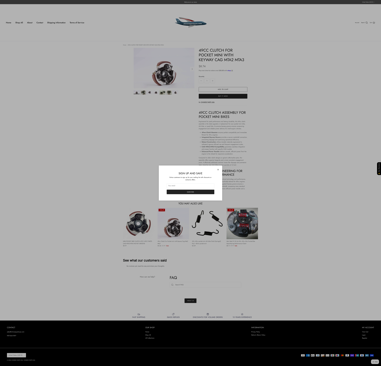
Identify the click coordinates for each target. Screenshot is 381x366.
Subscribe (190, 192)
